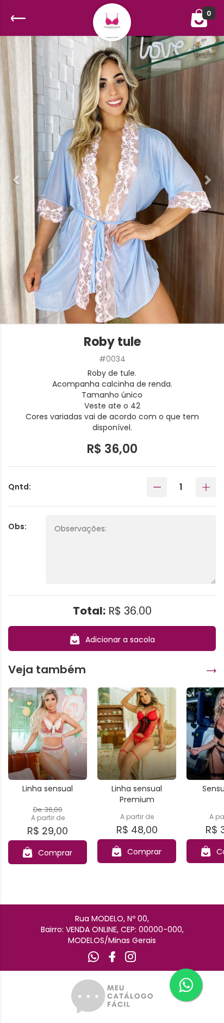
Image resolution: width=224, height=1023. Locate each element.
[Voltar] (17, 18)
